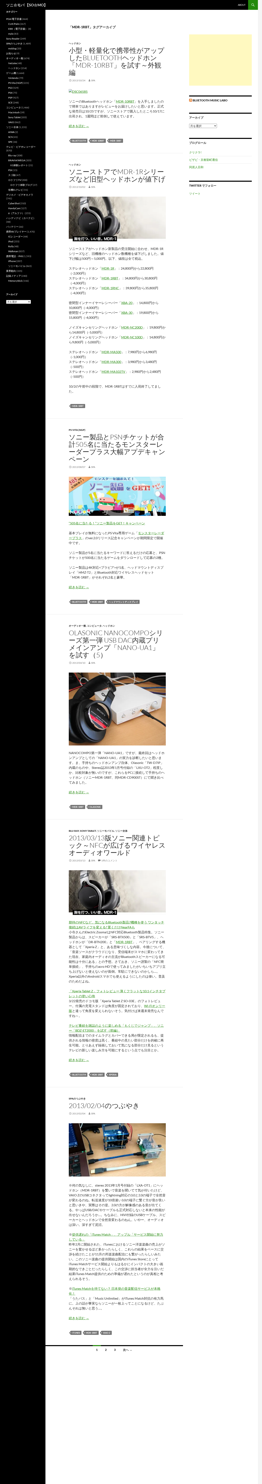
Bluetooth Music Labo (210, 100)
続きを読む (79, 126)
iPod (10, 241)
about (241, 4)
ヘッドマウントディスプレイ (123, 601)
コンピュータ (94, 625)
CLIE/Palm (13, 23)
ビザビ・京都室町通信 (203, 159)
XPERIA (113, 1074)
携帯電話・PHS (14, 256)
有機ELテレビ (15, 189)
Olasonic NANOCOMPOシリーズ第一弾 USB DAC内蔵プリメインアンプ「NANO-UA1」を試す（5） (116, 644)
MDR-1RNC (110, 288)
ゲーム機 (11, 73)
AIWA (11, 132)
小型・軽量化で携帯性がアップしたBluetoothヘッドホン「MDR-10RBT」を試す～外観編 (116, 61)
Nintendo (13, 77)
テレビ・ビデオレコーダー (21, 146)
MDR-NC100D (132, 337)
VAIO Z (106, 1332)
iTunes (76, 1332)
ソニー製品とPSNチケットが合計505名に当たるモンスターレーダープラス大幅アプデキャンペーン (117, 448)
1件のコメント (109, 860)
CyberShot (14, 203)
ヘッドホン (75, 43)
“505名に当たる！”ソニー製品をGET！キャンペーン (107, 523)
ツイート (195, 193)
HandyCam (14, 208)
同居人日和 (196, 167)
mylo (11, 33)
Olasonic (95, 807)
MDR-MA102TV (113, 371)
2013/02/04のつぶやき (104, 1105)
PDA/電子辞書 (14, 18)
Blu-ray (74, 830)
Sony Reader (13, 38)
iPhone (12, 261)
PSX (10, 170)
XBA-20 (126, 303)
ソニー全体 (121, 830)
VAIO (11, 122)
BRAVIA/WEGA (16, 160)
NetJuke (12, 63)
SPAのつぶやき (77, 1098)
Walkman (13, 251)
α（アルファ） (16, 213)
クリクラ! (195, 152)
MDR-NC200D (132, 327)
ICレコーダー (15, 236)
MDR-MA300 (111, 362)
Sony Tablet (88, 830)
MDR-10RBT (125, 101)
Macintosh (14, 112)
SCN (10, 136)
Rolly (11, 246)
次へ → (127, 1349)
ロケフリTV (14, 180)
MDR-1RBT (116, 140)
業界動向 (11, 270)
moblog (12, 48)
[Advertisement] (220, 60)
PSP (10, 97)
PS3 (10, 87)
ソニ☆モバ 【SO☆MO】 (26, 5)
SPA (93, 80)
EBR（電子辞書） (18, 28)
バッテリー (12, 226)
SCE (10, 102)
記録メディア (13, 275)
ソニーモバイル (105, 830)
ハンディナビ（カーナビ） (21, 218)
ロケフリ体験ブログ (21, 184)
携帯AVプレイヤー (16, 231)
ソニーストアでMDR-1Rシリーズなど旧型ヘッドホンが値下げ (117, 175)
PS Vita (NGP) (77, 429)
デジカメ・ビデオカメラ (19, 194)
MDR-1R (108, 268)
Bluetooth (79, 140)
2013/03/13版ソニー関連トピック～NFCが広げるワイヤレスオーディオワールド (117, 845)
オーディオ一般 (77, 625)
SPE (10, 141)
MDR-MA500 (111, 352)
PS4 (10, 92)
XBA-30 (126, 312)
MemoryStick (15, 280)
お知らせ (11, 53)
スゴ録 (12, 175)
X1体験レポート (19, 165)
